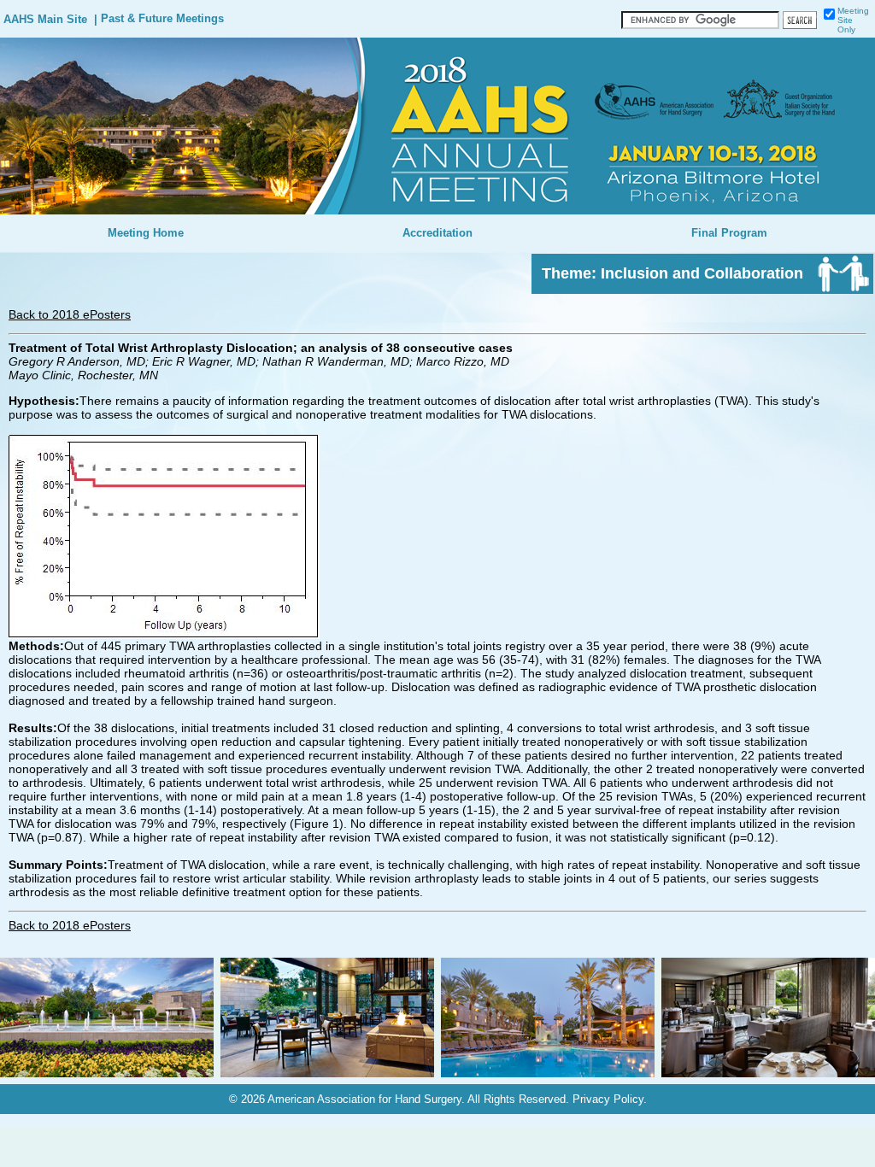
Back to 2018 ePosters (70, 314)
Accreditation (437, 233)
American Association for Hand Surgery (364, 1099)
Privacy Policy (608, 1099)
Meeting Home (146, 233)
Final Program (729, 233)
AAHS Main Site (45, 20)
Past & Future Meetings (162, 19)
